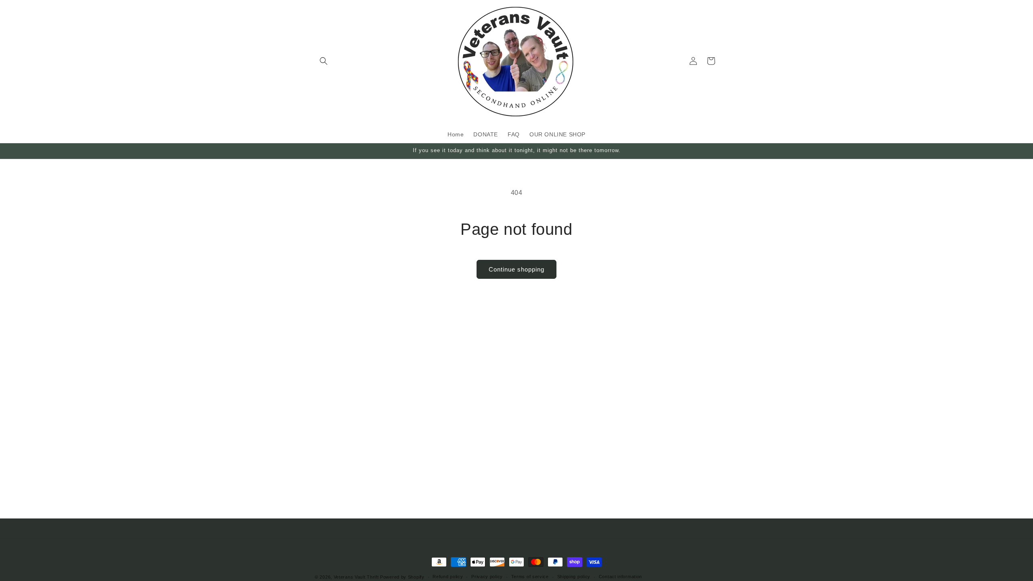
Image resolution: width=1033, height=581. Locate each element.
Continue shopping (516, 269)
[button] (323, 61)
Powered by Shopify (402, 577)
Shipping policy (574, 576)
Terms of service (530, 576)
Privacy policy (487, 576)
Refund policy (448, 576)
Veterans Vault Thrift (356, 577)
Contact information (620, 576)
